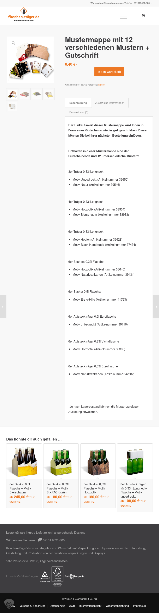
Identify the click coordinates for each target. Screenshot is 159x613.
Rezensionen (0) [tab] (78, 112)
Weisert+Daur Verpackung (76, 548)
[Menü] (121, 15)
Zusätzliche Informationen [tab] (109, 103)
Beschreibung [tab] (78, 103)
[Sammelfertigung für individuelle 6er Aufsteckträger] (156, 306)
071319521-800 (142, 3)
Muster (101, 84)
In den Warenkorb (109, 72)
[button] (9, 604)
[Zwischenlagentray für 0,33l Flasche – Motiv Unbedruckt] (3, 306)
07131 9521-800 (53, 540)
